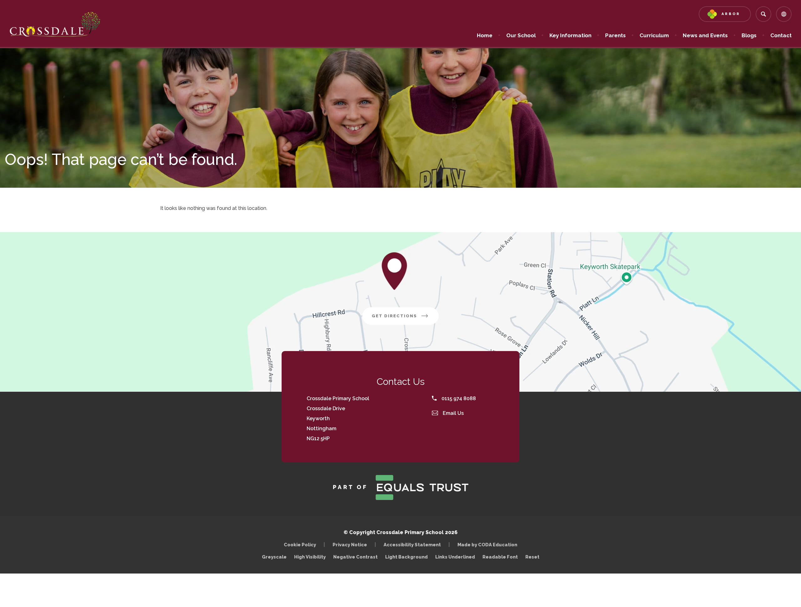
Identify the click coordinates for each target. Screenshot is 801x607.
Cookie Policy (300, 544)
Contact (781, 35)
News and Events (705, 35)
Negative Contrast (355, 556)
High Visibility (310, 556)
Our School (521, 35)
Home (484, 35)
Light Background (406, 556)
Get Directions (405, 319)
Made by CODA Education (488, 544)
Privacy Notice (350, 544)
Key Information (570, 35)
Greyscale (274, 556)
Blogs (749, 35)
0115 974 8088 (458, 398)
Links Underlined (455, 556)
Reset (532, 556)
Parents (615, 35)
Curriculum (654, 35)
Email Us (452, 413)
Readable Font (500, 556)
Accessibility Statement (412, 544)
